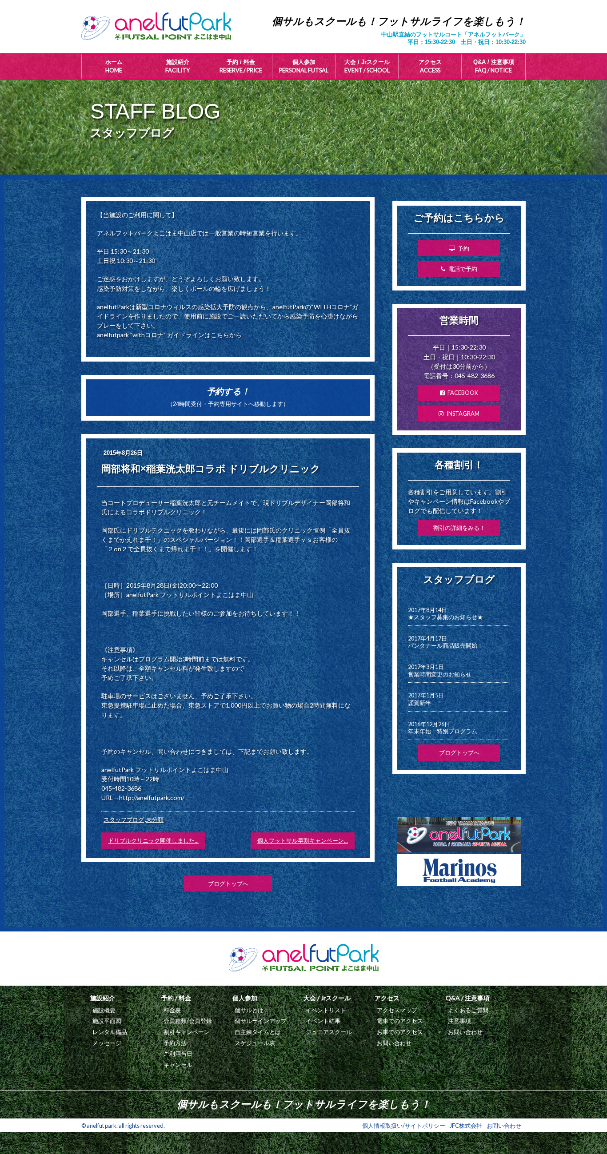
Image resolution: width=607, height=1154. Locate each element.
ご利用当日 (178, 1053)
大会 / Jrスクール (367, 66)
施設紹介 (177, 66)
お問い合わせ (394, 1043)
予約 (463, 248)
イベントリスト (326, 1010)
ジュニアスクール (329, 1031)
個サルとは (249, 1010)
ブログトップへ (228, 883)
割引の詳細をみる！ (459, 527)
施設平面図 (106, 1020)
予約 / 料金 (241, 66)
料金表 (172, 1010)
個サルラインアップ (261, 1020)
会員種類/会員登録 (188, 1020)
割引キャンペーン (187, 1031)
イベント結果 (323, 1020)
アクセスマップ (397, 1010)
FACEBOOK (462, 392)
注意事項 (459, 1020)
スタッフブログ (124, 819)
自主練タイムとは (258, 1031)
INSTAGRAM (463, 413)
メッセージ (106, 1043)
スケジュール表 (255, 1043)
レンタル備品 (109, 1031)
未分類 (155, 819)
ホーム (114, 66)
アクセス (430, 66)
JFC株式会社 (466, 1125)
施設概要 (104, 1010)
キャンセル (178, 1064)
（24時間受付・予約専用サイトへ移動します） (228, 397)
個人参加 (303, 66)
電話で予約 (462, 268)
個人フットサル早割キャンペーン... (302, 840)
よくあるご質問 (468, 1010)
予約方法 (175, 1043)
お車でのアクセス (400, 1031)
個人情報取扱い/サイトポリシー (403, 1125)
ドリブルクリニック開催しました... (153, 840)
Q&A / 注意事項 (493, 66)
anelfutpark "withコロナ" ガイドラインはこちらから (169, 334)
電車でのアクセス (400, 1020)
